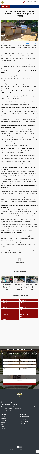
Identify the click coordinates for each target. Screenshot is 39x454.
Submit (19, 384)
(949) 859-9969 (29, 3)
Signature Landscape (25, 17)
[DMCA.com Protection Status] (19, 447)
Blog (11, 17)
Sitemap (27, 449)
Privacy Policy (11, 449)
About (2, 424)
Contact (2, 426)
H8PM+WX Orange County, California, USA (10, 404)
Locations (3, 422)
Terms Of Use (16, 449)
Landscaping (3, 420)
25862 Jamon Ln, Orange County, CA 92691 (11, 402)
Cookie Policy (21, 449)
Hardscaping (3, 418)
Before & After (3, 416)
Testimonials (3, 428)
